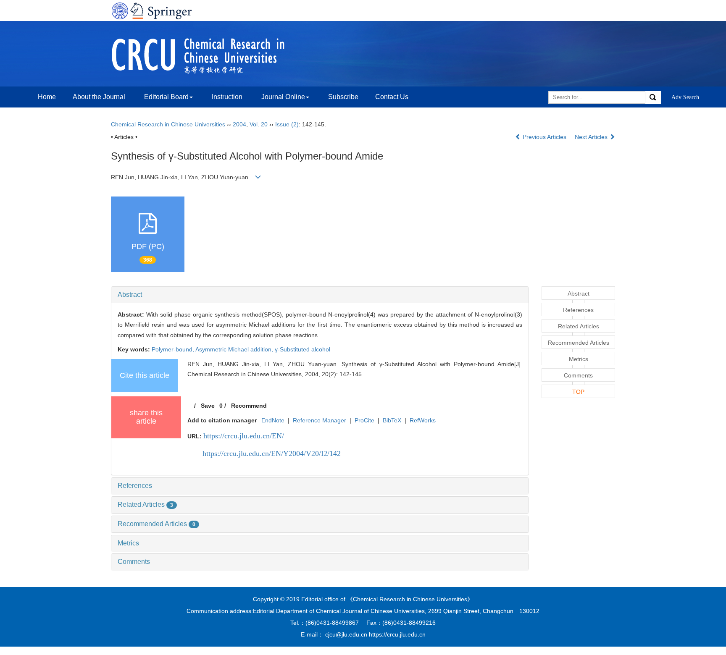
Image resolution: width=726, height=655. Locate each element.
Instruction (227, 96)
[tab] (320, 295)
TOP (578, 391)
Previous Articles (544, 137)
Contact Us (391, 96)
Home (47, 96)
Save (208, 405)
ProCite (364, 420)
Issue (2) (287, 124)
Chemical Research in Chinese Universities (168, 124)
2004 (239, 124)
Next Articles (592, 137)
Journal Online (283, 96)
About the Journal (99, 96)
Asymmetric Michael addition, (235, 349)
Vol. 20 (259, 124)
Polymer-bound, (173, 349)
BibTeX (392, 420)
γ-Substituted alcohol (302, 349)
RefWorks (423, 420)
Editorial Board (166, 96)
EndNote (272, 420)
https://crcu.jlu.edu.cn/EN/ (243, 436)
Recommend (249, 405)
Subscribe (343, 96)
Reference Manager (319, 420)
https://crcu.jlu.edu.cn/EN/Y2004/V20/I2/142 (272, 453)
